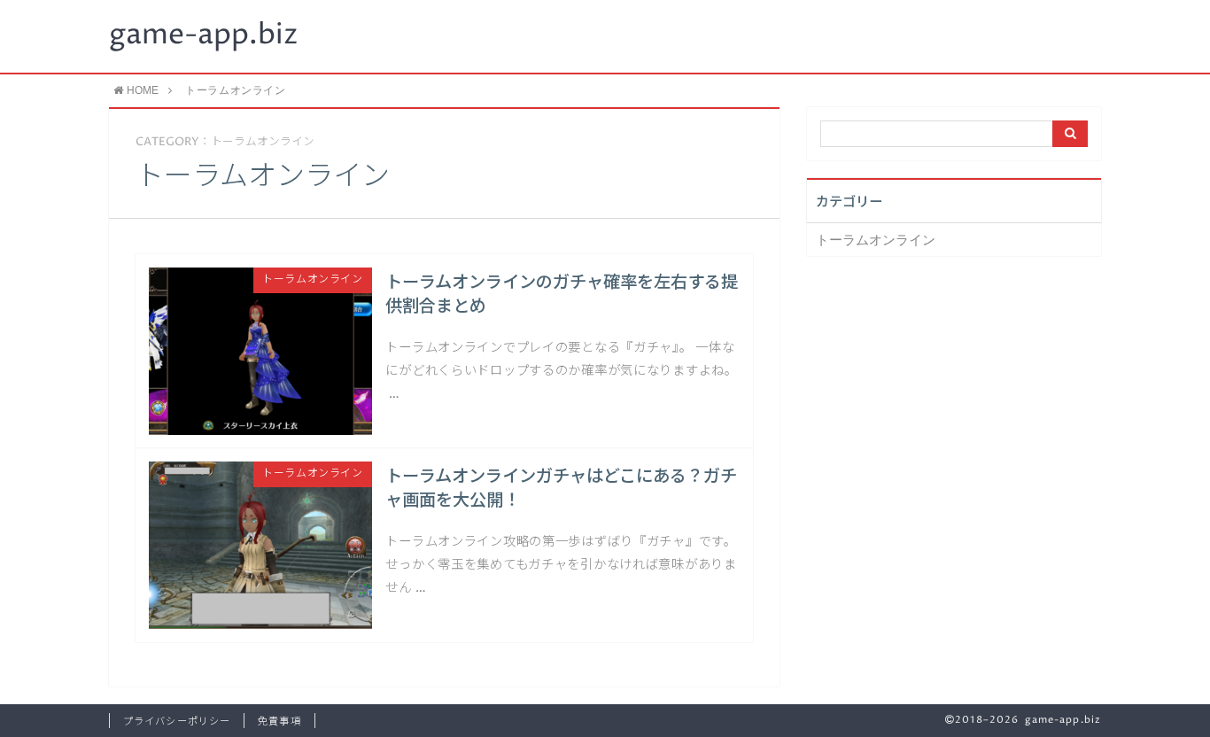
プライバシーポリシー (176, 721)
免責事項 (279, 721)
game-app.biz (204, 35)
